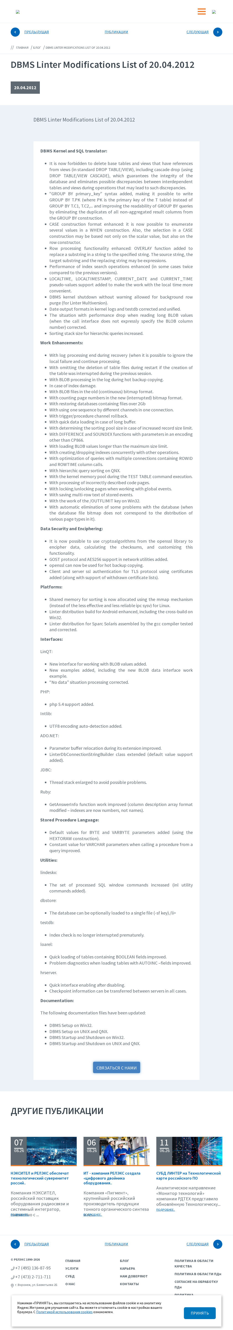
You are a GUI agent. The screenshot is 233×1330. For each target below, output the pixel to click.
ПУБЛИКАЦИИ (116, 32)
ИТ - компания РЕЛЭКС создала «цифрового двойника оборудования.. (112, 1178)
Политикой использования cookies (64, 1312)
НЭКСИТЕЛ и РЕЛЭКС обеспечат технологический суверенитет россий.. (40, 1178)
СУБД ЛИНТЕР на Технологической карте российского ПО (188, 1175)
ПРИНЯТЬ (200, 1313)
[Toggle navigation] (201, 11)
